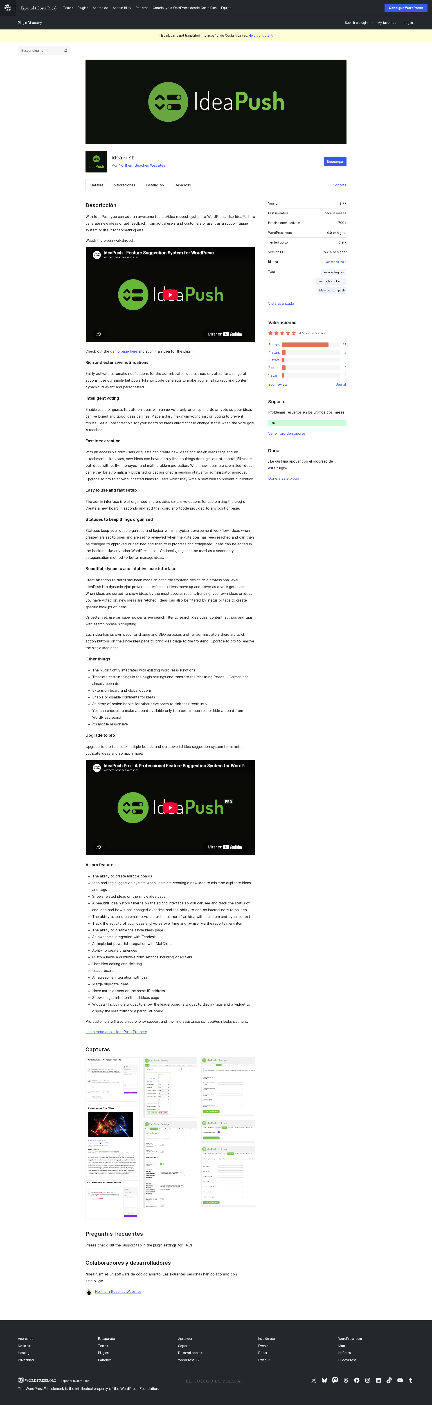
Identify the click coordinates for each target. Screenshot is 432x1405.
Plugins (103, 1353)
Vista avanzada (281, 303)
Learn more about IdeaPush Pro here (116, 1031)
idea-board (327, 290)
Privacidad (26, 1360)
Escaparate (106, 1338)
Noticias (24, 1346)
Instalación (155, 185)
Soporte (339, 185)
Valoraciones (124, 185)
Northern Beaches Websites (142, 165)
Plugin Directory (30, 23)
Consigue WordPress (406, 8)
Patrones (105, 1360)
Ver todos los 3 (335, 262)
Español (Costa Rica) (75, 1381)
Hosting (23, 1353)
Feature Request (333, 272)
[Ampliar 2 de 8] (133, 1111)
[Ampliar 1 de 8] (133, 1063)
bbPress (344, 1353)
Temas (103, 1346)
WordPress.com (350, 1338)
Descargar (335, 161)
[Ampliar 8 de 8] (249, 1152)
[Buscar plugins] (65, 50)
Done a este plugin (283, 478)
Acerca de (26, 1338)
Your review (278, 384)
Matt (341, 1346)
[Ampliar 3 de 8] (133, 1186)
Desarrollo (182, 185)
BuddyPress (347, 1360)
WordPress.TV (189, 1360)
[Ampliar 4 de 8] (191, 1063)
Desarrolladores (190, 1353)
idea (320, 281)
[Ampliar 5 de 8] (191, 1127)
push (341, 290)
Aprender (185, 1338)
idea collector (335, 281)
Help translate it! (261, 35)
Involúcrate (266, 1338)
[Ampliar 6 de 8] (249, 1063)
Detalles (97, 185)
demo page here (123, 351)
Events (263, 1346)
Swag (264, 1360)
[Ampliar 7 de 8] (249, 1125)
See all (341, 384)
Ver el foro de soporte (286, 433)
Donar (262, 1353)
